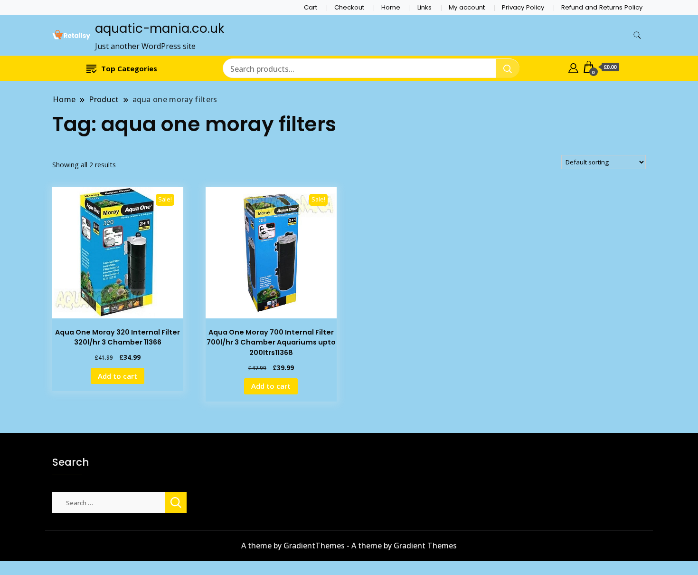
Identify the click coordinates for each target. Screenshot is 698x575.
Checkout (349, 7)
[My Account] (573, 67)
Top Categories (129, 68)
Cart (310, 7)
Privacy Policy (523, 7)
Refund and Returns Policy (601, 7)
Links (424, 7)
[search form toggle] (637, 35)
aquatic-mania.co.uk (159, 28)
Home (390, 7)
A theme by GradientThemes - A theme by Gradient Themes (349, 545)
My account (467, 7)
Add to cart (117, 376)
